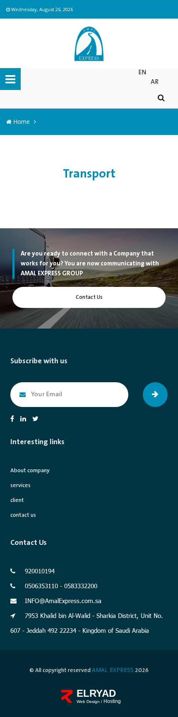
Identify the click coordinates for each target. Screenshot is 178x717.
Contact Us (89, 297)
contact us (23, 515)
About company (30, 470)
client (17, 500)
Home (21, 121)
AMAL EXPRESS (113, 670)
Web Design (89, 701)
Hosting (112, 701)
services (20, 485)
